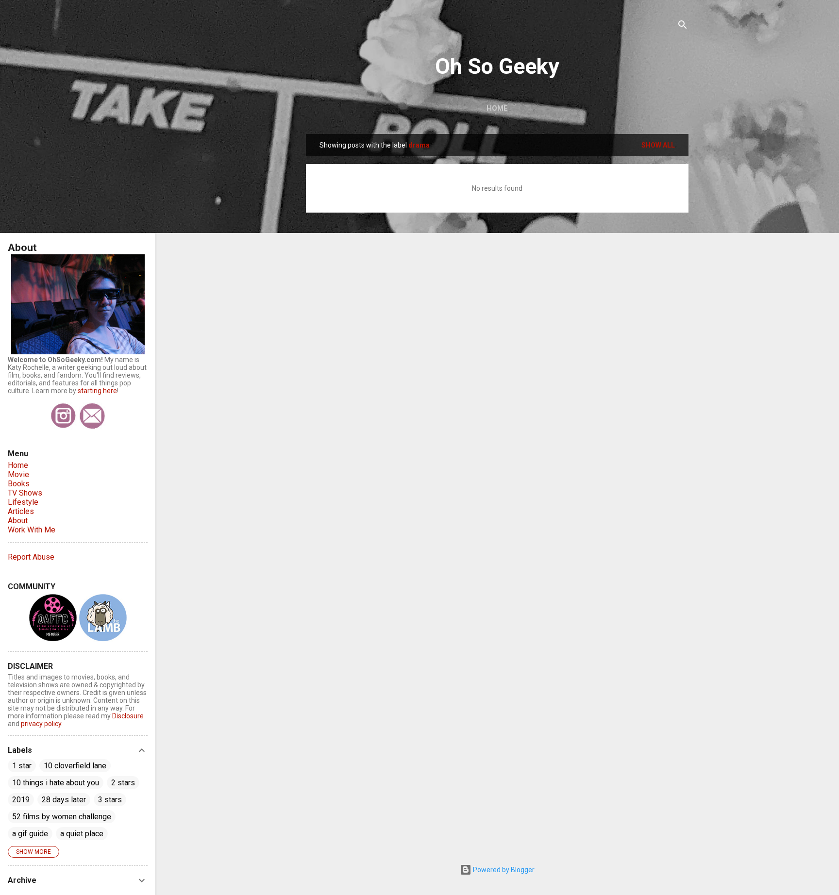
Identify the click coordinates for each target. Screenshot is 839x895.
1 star (22, 765)
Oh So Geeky (497, 66)
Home (497, 108)
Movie (18, 474)
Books (19, 483)
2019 (21, 799)
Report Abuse (31, 557)
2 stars (123, 782)
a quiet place (81, 833)
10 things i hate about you (55, 782)
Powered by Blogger (503, 870)
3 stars (110, 799)
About (18, 520)
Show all (658, 145)
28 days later (64, 799)
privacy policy (41, 724)
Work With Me (31, 529)
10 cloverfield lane (75, 765)
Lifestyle (23, 502)
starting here (97, 391)
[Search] (682, 26)
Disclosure (128, 716)
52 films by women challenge (61, 816)
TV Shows (25, 492)
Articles (21, 511)
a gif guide (30, 833)
